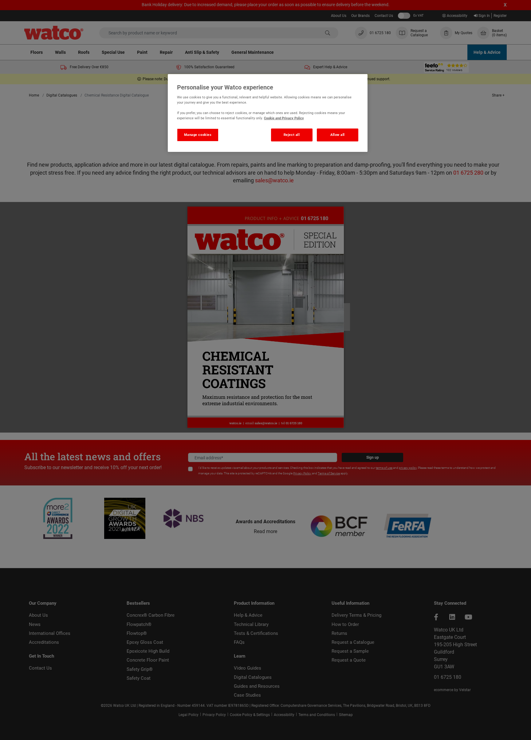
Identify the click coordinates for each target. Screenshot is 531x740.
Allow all (337, 135)
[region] (268, 113)
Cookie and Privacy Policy (284, 118)
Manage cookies (198, 135)
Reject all (292, 135)
